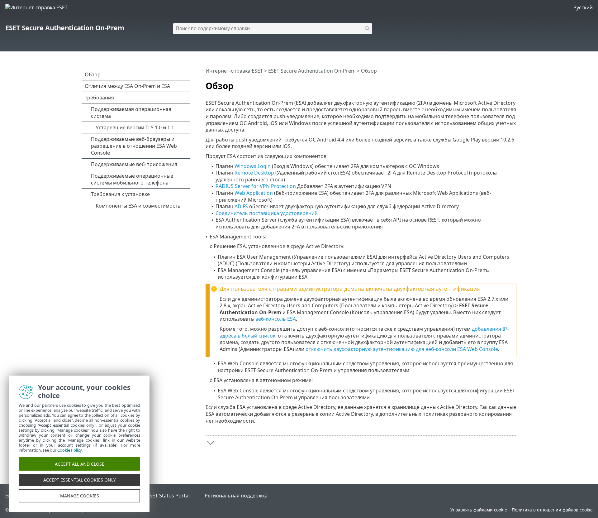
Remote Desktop (254, 172)
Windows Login (253, 166)
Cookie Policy (69, 450)
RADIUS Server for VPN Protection (256, 186)
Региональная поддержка (236, 495)
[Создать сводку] (513, 83)
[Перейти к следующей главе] (210, 443)
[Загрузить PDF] (503, 83)
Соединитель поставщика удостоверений (267, 213)
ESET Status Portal (168, 495)
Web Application (254, 192)
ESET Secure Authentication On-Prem (64, 27)
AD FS (241, 206)
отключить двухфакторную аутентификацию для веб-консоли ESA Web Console (402, 349)
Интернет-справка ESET (234, 70)
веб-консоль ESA (275, 318)
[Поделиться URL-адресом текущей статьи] (494, 83)
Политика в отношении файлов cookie (552, 510)
